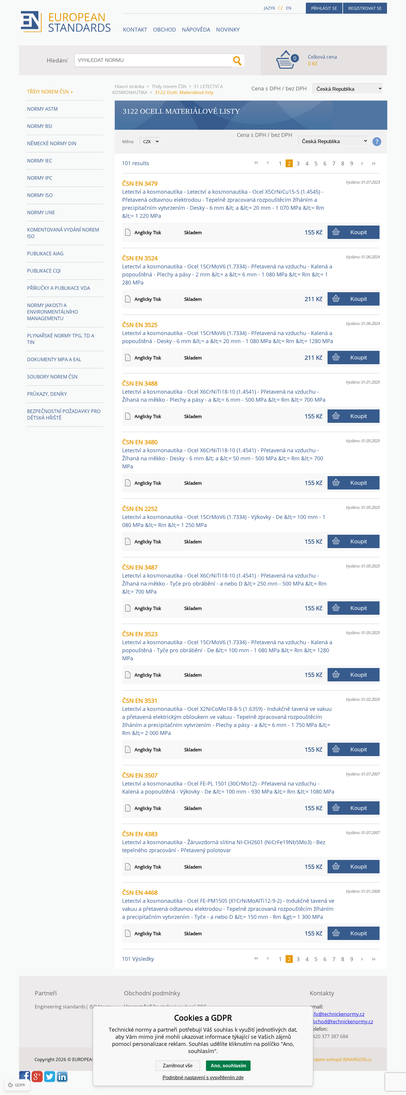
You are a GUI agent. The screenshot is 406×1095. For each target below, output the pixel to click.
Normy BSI (39, 126)
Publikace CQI (44, 271)
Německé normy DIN (51, 143)
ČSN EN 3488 (223, 391)
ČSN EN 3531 (227, 716)
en (289, 8)
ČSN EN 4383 (223, 842)
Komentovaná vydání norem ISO (63, 233)
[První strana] (258, 163)
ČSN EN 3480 (222, 454)
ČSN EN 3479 (223, 199)
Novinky (228, 29)
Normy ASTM (42, 109)
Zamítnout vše (178, 1065)
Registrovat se (365, 8)
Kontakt (135, 29)
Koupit (358, 232)
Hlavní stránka (129, 86)
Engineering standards (60, 1006)
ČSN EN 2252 (223, 516)
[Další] (362, 163)
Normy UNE (41, 212)
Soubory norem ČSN (52, 376)
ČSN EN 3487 (224, 579)
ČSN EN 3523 (227, 646)
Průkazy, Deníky (47, 394)
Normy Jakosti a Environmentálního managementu (52, 312)
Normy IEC (39, 160)
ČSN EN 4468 (228, 904)
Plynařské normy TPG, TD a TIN (60, 338)
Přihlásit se (324, 8)
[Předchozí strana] (270, 163)
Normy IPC (39, 178)
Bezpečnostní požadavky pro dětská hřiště (63, 414)
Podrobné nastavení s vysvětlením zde (203, 1077)
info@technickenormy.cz (337, 1014)
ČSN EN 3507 (228, 783)
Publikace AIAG (45, 253)
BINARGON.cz (357, 1059)
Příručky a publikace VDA (58, 288)
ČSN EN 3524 (227, 270)
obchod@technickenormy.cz (341, 1021)
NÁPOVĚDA (196, 29)
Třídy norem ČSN (169, 86)
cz (280, 8)
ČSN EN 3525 (227, 333)
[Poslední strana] (374, 163)
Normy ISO (40, 195)
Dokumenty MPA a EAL (54, 359)
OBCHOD (164, 29)
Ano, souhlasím (228, 1065)
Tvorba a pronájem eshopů (314, 1059)
